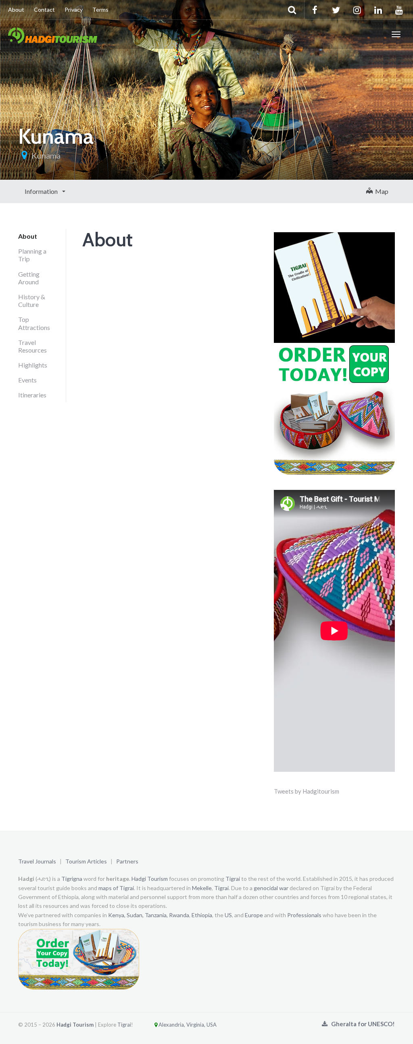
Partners (127, 861)
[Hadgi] (52, 34)
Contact (44, 9)
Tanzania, (156, 915)
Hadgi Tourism (149, 878)
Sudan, (135, 915)
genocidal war (271, 887)
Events (27, 380)
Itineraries (32, 395)
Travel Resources (32, 346)
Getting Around (29, 278)
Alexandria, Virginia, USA (187, 1024)
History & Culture (31, 300)
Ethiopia (202, 915)
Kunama (45, 155)
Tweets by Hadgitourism (306, 791)
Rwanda (179, 915)
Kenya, (116, 915)
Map (380, 191)
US (228, 915)
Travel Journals (37, 861)
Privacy (74, 9)
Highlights (32, 365)
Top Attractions (34, 323)
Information (42, 191)
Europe (254, 915)
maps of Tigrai (116, 887)
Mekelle (202, 887)
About (16, 9)
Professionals (304, 915)
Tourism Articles (86, 861)
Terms (100, 9)
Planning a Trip (32, 255)
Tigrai (232, 878)
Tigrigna (71, 878)
